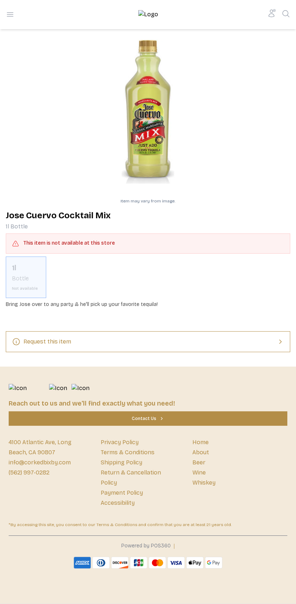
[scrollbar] (148, 277)
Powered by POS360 (146, 546)
